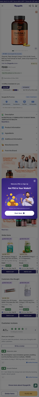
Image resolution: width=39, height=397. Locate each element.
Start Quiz (18, 213)
